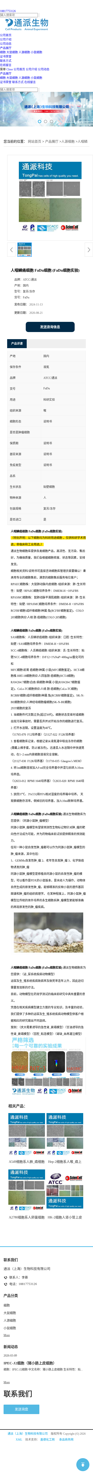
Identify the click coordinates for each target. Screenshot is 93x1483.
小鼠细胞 (36, 52)
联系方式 (18, 82)
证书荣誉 (5, 82)
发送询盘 (21, 1409)
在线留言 (30, 82)
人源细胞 (24, 52)
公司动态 (43, 69)
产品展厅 (5, 73)
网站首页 (34, 141)
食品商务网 (66, 1439)
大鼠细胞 (12, 52)
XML (19, 1439)
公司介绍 (31, 69)
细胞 (3, 52)
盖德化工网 (47, 1439)
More (7, 1335)
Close (9, 69)
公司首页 (19, 69)
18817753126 (8, 11)
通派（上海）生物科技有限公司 (28, 1433)
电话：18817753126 (23, 1284)
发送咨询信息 (50, 327)
